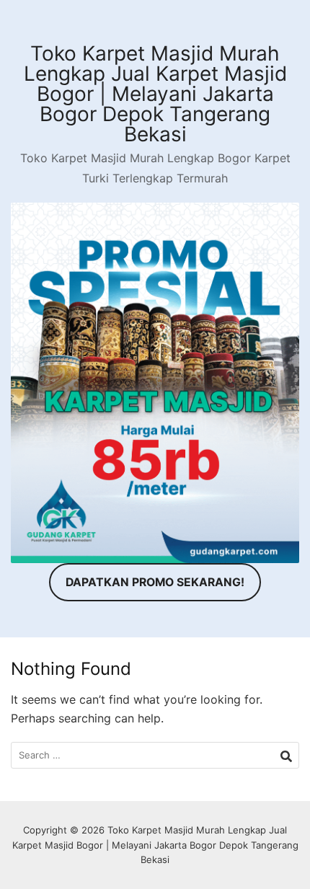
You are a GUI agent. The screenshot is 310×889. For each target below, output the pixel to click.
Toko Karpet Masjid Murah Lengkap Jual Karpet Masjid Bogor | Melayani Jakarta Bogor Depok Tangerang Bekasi (155, 93)
